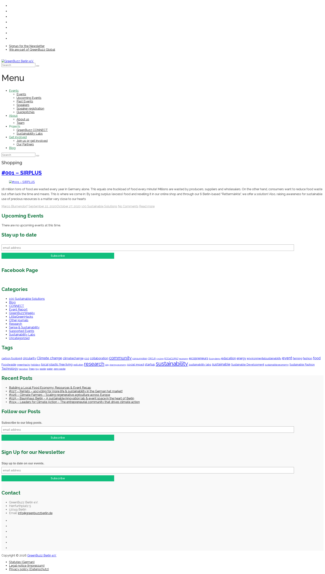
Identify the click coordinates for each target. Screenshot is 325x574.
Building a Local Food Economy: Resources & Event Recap (50, 387)
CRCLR (152, 358)
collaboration (99, 358)
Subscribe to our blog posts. (22, 422)
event (287, 358)
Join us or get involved (32, 141)
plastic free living (61, 364)
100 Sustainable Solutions (99, 206)
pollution (78, 364)
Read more (147, 206)
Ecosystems (214, 358)
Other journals (18, 320)
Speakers (23, 105)
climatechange (73, 358)
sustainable (221, 364)
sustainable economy (277, 364)
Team (20, 123)
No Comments (128, 206)
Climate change (49, 358)
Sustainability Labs (30, 133)
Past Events (25, 101)
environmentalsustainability (264, 358)
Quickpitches (26, 112)
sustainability (172, 363)
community (120, 357)
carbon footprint (12, 358)
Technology (10, 368)
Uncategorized (19, 338)
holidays (35, 364)
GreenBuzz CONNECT (32, 130)
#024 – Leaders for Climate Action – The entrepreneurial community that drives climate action (74, 402)
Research (15, 324)
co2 (86, 358)
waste (42, 368)
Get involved (18, 137)
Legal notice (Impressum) (27, 565)
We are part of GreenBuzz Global (32, 49)
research (94, 364)
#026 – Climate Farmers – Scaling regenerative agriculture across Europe (59, 395)
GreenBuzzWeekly (22, 313)
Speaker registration (30, 108)
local (45, 364)
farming (297, 358)
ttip (37, 369)
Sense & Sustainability (24, 327)
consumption (139, 358)
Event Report (18, 309)
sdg (107, 365)
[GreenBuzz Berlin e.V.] (18, 61)
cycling (160, 358)
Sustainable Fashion (302, 364)
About (13, 116)
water (50, 368)
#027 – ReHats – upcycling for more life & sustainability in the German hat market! (66, 391)
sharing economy (117, 365)
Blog (12, 148)
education (228, 358)
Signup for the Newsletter (27, 46)
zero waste (59, 368)
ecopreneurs (198, 358)
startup (150, 364)
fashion (307, 358)
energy (241, 358)
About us (23, 119)
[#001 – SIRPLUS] (22, 182)
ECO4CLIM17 (171, 358)
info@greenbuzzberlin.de (35, 513)
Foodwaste (9, 364)
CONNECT (16, 306)
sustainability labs (200, 364)
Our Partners (25, 144)
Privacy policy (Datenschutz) (29, 569)
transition (23, 369)
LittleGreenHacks (21, 316)
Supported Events (21, 331)
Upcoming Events (29, 98)
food (317, 358)
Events (14, 90)
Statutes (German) (22, 562)
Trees (32, 368)
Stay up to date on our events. (23, 463)
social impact (135, 364)
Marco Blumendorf (15, 206)
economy (183, 358)
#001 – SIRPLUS (22, 173)
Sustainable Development (247, 364)
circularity (29, 358)
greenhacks (23, 364)
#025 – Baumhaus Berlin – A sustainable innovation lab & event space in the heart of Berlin (71, 398)
